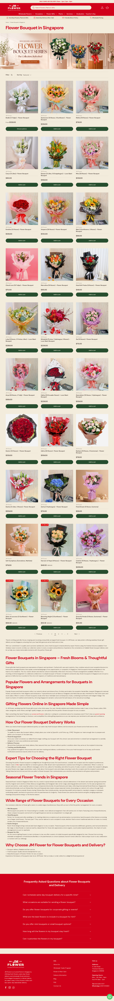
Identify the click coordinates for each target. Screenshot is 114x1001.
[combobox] (61, 8)
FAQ (55, 982)
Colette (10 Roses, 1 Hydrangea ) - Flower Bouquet (90, 562)
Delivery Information (60, 975)
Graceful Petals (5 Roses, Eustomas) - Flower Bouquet (92, 617)
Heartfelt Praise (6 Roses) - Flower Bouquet (91, 285)
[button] (107, 8)
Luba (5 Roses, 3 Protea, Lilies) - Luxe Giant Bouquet (21, 340)
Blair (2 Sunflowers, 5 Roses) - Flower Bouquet (89, 230)
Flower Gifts (50, 14)
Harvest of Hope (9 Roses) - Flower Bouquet (56, 561)
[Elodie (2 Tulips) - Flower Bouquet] (22, 97)
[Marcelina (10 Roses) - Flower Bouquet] (57, 264)
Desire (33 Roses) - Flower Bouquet (18, 451)
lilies (17, 765)
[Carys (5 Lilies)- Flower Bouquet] (22, 153)
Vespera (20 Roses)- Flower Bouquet (54, 229)
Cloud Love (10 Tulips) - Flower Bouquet (19, 285)
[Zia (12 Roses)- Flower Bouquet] (92, 318)
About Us (57, 964)
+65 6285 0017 (99, 984)
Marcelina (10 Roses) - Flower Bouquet (54, 285)
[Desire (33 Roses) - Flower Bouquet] (22, 430)
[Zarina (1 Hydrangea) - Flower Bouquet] (57, 486)
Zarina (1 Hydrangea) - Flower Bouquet (54, 507)
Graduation (80, 14)
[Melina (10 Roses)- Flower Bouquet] (92, 97)
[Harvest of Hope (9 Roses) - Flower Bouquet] (57, 540)
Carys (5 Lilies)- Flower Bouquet (17, 174)
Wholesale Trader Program (62, 968)
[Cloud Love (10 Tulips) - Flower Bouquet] (22, 264)
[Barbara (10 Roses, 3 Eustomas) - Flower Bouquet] (92, 430)
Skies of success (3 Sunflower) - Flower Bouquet (20, 617)
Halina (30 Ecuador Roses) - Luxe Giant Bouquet (54, 396)
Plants (61, 14)
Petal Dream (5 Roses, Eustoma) (87, 507)
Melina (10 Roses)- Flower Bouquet (88, 118)
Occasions (39, 14)
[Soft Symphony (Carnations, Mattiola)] (22, 540)
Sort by (19, 75)
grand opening (100, 714)
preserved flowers (38, 714)
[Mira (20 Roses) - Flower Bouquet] (92, 153)
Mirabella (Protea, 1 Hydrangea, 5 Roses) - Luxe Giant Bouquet (55, 340)
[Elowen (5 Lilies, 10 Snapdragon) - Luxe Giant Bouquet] (57, 153)
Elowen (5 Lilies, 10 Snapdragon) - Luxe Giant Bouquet (56, 174)
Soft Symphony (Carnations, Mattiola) (19, 561)
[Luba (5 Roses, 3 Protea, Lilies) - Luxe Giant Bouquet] (22, 318)
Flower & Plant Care (60, 972)
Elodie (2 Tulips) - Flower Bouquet (17, 118)
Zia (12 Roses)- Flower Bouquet (87, 339)
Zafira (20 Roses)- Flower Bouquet (53, 451)
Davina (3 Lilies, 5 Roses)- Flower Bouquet (20, 507)
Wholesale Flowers (25, 14)
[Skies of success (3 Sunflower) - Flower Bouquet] (22, 596)
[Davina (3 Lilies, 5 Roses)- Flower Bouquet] (22, 486)
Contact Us (57, 986)
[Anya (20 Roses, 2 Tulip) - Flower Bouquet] (22, 374)
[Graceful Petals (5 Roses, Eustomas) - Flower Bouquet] (92, 596)
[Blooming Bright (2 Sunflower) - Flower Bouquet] (57, 596)
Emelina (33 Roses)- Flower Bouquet (18, 229)
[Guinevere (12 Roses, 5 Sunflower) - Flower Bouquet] (57, 97)
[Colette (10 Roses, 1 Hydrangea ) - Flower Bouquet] (92, 540)
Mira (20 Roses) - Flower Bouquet (87, 174)
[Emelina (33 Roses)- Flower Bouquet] (22, 208)
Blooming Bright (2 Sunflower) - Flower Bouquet (54, 617)
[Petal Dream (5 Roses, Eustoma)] (92, 486)
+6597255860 (104, 986)
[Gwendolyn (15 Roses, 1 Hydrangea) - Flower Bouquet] (92, 374)
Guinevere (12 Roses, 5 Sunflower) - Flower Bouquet (56, 119)
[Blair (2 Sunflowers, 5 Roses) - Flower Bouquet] (92, 208)
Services (70, 14)
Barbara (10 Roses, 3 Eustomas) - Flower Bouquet (90, 452)
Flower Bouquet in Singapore (17, 22)
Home (7, 22)
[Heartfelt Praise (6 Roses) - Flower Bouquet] (92, 264)
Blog (55, 979)
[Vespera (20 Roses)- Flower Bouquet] (57, 208)
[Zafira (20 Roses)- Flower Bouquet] (57, 430)
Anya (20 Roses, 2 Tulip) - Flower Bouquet (20, 395)
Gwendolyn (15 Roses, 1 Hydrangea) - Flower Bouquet (91, 396)
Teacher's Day (91, 14)
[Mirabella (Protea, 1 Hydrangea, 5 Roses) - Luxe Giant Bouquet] (57, 318)
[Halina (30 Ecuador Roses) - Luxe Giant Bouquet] (57, 374)
